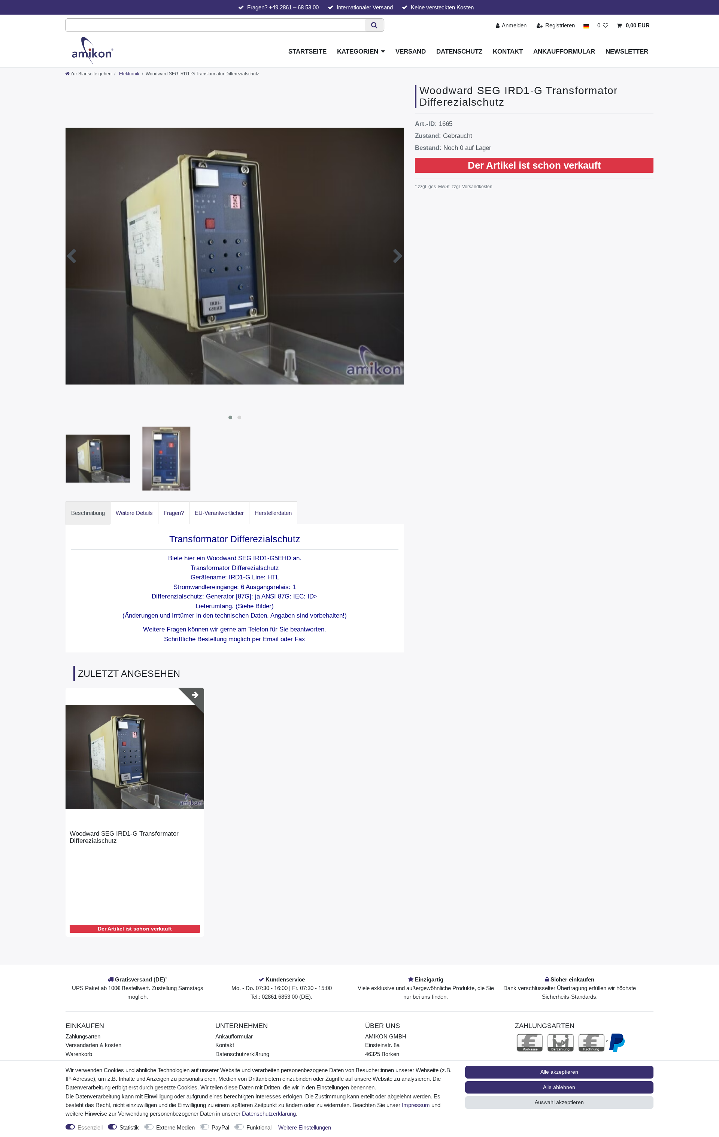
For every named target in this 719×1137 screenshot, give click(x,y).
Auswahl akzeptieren (559, 1102)
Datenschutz (459, 51)
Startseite (307, 51)
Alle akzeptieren (559, 1072)
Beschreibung (88, 513)
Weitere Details (134, 513)
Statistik (129, 1127)
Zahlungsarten (83, 1036)
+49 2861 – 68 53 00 (294, 7)
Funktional (258, 1127)
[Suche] (374, 25)
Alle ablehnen (559, 1087)
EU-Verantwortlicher (219, 513)
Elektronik (128, 73)
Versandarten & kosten (93, 1045)
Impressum (416, 1105)
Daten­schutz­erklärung (269, 1113)
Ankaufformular (564, 51)
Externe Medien (175, 1127)
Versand (410, 51)
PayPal (220, 1127)
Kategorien (357, 51)
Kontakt (508, 51)
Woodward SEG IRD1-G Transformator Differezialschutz (124, 837)
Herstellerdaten (273, 513)
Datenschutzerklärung (242, 1054)
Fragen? (174, 513)
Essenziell (90, 1127)
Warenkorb (79, 1054)
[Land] (586, 25)
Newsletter (627, 51)
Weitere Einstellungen (304, 1127)
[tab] (88, 512)
